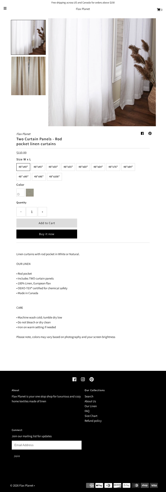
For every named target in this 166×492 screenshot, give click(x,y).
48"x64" (98, 166)
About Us (90, 401)
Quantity (21, 202)
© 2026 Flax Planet (21, 485)
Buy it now (46, 234)
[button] (28, 37)
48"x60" (83, 166)
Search (89, 396)
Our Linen (91, 406)
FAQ (87, 411)
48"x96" (39, 176)
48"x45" (38, 166)
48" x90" (24, 176)
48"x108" (54, 176)
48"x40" (23, 166)
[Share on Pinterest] (150, 133)
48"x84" (128, 166)
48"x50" (53, 166)
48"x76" (113, 166)
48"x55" (68, 166)
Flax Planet (83, 9)
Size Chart (91, 416)
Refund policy (93, 421)
